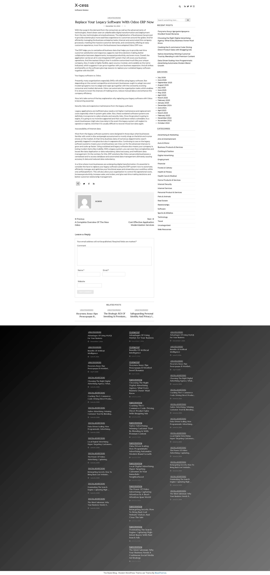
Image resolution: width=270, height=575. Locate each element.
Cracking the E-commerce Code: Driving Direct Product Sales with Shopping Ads (100, 397)
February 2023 (164, 115)
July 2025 (162, 88)
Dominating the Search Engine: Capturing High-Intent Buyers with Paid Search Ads (98, 488)
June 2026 (162, 80)
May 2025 (162, 93)
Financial (161, 164)
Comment (81, 246)
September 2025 (165, 83)
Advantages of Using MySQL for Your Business (100, 336)
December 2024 (165, 105)
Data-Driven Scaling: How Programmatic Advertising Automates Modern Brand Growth (175, 63)
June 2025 (162, 90)
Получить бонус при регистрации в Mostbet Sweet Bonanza (87, 315)
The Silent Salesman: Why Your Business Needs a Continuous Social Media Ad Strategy (100, 503)
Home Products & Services (169, 180)
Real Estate (163, 201)
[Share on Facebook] (89, 184)
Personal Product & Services (170, 192)
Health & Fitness (165, 172)
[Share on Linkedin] (94, 184)
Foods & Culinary (165, 168)
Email (106, 270)
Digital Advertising (165, 155)
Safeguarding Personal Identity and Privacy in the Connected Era (141, 315)
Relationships (163, 205)
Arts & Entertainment (167, 139)
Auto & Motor (163, 143)
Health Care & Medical (167, 176)
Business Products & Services (170, 147)
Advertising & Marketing (168, 135)
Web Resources (164, 229)
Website (81, 281)
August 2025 (163, 85)
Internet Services (165, 188)
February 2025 (164, 100)
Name (81, 270)
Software (161, 209)
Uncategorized (164, 225)
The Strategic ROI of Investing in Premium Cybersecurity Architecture (114, 315)
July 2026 (162, 78)
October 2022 (164, 123)
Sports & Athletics (165, 213)
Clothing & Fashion (166, 151)
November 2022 (165, 121)
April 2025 (162, 95)
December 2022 (164, 118)
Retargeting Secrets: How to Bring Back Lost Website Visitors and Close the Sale (100, 473)
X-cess (81, 5)
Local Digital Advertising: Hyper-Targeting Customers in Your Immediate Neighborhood (99, 443)
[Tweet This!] (84, 184)
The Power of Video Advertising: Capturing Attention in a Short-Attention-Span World (97, 458)
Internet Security (165, 184)
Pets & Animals (164, 197)
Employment (163, 160)
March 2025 (163, 98)
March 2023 (163, 113)
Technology (163, 217)
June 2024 (162, 108)
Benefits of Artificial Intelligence (96, 352)
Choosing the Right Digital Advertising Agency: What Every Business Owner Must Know (176, 40)
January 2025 (163, 103)
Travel (160, 221)
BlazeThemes (160, 573)
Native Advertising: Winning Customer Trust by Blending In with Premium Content (99, 412)
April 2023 (162, 110)
